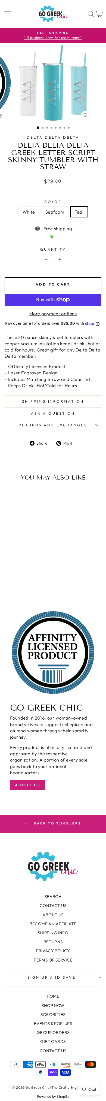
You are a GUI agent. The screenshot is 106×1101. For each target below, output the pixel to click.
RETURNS (53, 941)
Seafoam (54, 212)
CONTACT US (53, 905)
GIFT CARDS (53, 1041)
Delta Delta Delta (53, 137)
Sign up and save (51, 977)
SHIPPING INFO (53, 932)
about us (27, 785)
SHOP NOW (53, 1005)
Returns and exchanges (53, 425)
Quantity (53, 249)
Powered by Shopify (53, 1096)
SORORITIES (52, 1014)
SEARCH (53, 896)
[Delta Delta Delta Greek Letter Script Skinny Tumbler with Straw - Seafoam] (23, 584)
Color (53, 201)
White (29, 212)
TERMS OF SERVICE (53, 960)
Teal (79, 212)
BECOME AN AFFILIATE (53, 923)
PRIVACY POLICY (53, 950)
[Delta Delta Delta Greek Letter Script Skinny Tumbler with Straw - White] (17, 584)
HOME (53, 996)
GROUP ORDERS (53, 1032)
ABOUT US (52, 914)
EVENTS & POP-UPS (53, 1023)
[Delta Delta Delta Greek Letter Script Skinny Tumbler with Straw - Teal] (29, 584)
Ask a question (53, 413)
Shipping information (53, 401)
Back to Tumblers (56, 823)
